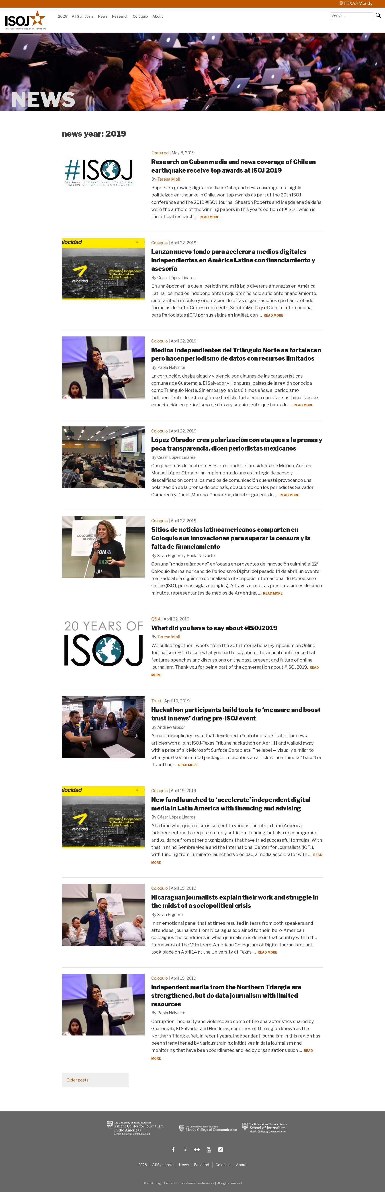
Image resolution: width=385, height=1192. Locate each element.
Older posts (77, 1080)
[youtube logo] (208, 1153)
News (103, 16)
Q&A (156, 619)
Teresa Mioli (168, 179)
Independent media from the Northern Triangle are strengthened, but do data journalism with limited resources (226, 995)
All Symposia (83, 16)
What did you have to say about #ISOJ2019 (214, 628)
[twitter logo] (185, 1153)
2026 (62, 16)
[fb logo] (173, 1153)
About (157, 16)
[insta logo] (220, 1153)
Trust (156, 701)
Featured (160, 152)
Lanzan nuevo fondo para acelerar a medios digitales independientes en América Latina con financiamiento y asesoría (233, 260)
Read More (209, 217)
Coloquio (140, 16)
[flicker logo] (196, 1153)
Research (120, 16)
